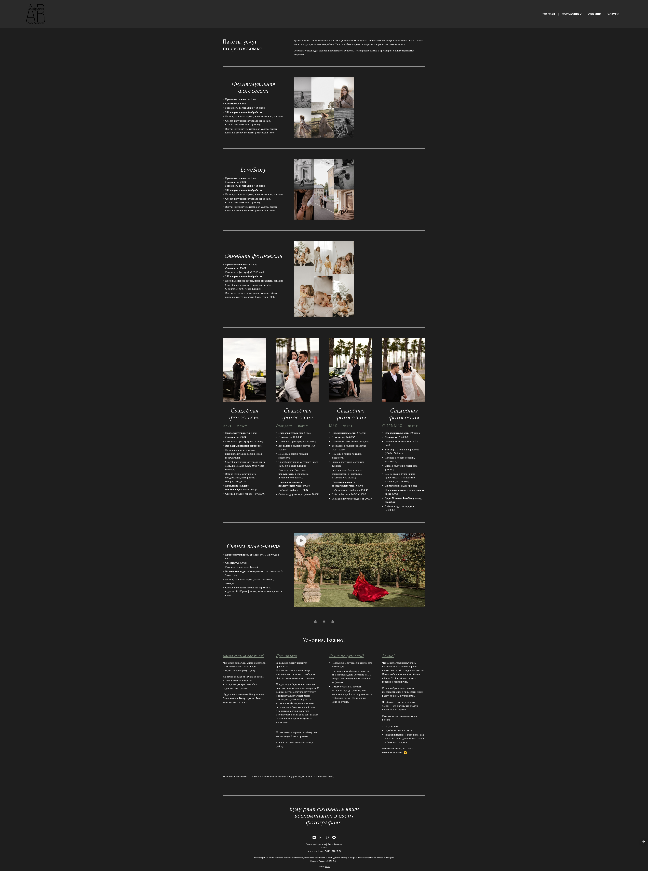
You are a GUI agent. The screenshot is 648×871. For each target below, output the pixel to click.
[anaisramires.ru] (35, 14)
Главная (549, 14)
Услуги (613, 14)
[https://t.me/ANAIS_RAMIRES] (334, 837)
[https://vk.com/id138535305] (314, 837)
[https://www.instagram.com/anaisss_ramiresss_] (320, 837)
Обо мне (594, 14)
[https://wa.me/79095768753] (327, 837)
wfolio (327, 866)
